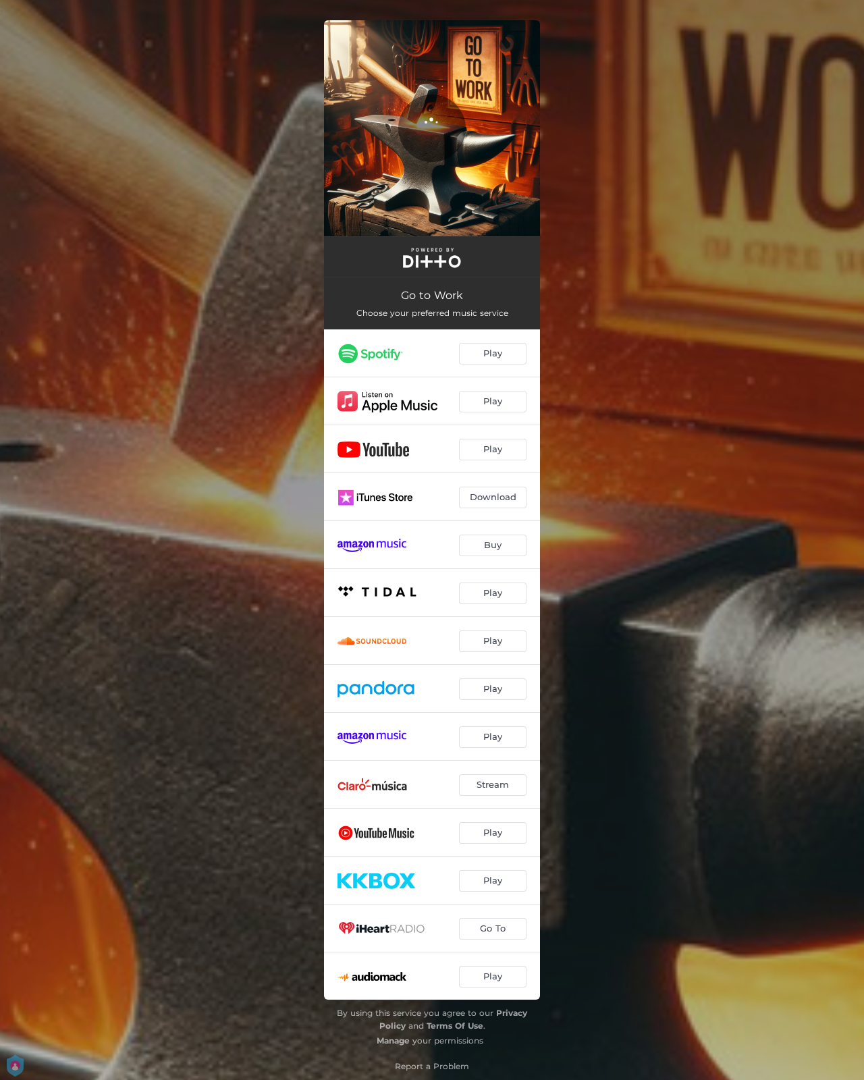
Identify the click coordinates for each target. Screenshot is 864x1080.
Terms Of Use (455, 1026)
